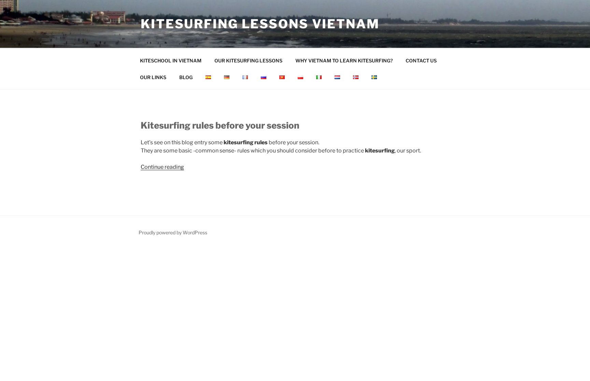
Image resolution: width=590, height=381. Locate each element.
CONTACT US (421, 60)
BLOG (186, 77)
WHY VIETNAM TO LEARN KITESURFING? (344, 60)
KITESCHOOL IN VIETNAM (170, 60)
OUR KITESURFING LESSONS (248, 60)
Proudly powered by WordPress (173, 232)
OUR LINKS (153, 77)
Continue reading (162, 167)
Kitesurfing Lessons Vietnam (260, 23)
